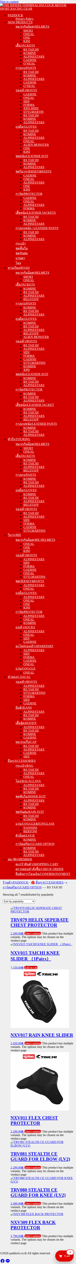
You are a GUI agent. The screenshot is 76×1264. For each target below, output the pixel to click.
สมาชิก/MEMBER (20, 859)
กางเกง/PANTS (26, 68)
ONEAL (28, 34)
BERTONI (30, 831)
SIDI (26, 101)
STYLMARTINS (34, 362)
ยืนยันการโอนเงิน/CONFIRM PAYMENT (43, 874)
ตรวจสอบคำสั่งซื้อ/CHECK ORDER (40, 869)
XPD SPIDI (30, 108)
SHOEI (28, 30)
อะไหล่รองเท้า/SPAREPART (34, 646)
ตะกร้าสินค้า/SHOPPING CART (37, 864)
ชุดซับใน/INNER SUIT (31, 796)
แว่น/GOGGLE (25, 668)
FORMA (29, 105)
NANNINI (30, 827)
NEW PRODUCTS (20, 22)
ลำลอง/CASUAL (19, 677)
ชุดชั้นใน (22, 248)
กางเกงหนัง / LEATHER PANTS (37, 228)
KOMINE (29, 53)
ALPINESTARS (33, 56)
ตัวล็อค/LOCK (25, 835)
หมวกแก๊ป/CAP (26, 742)
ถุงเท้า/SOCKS (25, 627)
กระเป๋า (21, 243)
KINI (26, 41)
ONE (26, 37)
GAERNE (29, 60)
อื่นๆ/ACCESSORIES (22, 760)
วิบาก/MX (14, 535)
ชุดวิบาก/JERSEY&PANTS (33, 171)
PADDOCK (15, 15)
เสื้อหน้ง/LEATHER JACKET (35, 405)
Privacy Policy (25, 18)
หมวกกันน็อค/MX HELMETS (35, 539)
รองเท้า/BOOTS (26, 90)
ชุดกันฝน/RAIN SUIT (30, 811)
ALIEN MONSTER (36, 144)
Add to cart (31, 967)
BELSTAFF (31, 299)
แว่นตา (20, 258)
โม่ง (18, 263)
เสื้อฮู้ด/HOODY (26, 723)
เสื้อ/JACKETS (25, 45)
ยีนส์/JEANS (24, 707)
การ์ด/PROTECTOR (29, 193)
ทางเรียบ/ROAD (19, 267)
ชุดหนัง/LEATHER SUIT (32, 156)
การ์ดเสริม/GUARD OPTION (35, 844)
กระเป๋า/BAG (24, 765)
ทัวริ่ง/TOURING (19, 439)
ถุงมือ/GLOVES (26, 126)
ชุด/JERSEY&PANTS (30, 581)
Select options (32, 933)
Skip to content (9, 1)
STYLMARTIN (33, 112)
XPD (26, 369)
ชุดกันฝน (22, 253)
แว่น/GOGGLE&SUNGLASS (35, 823)
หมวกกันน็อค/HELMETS (32, 26)
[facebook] (2, 1262)
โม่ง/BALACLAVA (28, 781)
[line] (7, 1262)
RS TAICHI (31, 49)
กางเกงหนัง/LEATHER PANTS (36, 423)
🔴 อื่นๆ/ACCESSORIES (47, 882)
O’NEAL (29, 63)
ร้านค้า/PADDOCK (15, 882)
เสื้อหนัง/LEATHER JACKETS (36, 212)
